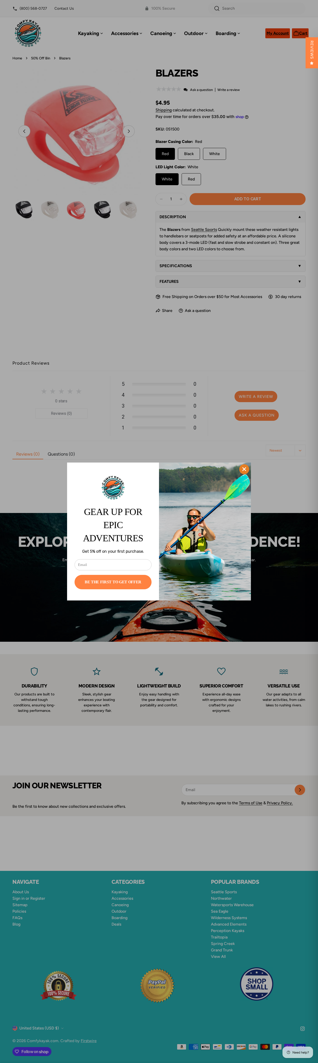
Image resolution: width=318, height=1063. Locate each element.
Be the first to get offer (113, 582)
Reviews (312, 50)
